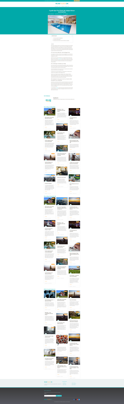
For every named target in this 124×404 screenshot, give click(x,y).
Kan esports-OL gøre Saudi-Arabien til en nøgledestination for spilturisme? (61, 208)
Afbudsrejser (63, 6)
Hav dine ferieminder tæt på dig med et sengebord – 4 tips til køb (74, 367)
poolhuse (57, 87)
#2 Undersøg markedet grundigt (56, 39)
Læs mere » (58, 119)
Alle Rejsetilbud (56, 6)
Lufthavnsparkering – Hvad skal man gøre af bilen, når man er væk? (62, 366)
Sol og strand (59, 58)
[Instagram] (76, 0)
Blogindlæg (53, 107)
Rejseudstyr (66, 6)
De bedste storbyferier (48, 183)
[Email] (79, 0)
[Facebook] (74, 0)
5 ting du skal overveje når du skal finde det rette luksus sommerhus (61, 154)
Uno (57, 345)
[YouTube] (77, 0)
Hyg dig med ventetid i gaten (61, 177)
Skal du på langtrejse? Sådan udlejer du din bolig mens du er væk (74, 141)
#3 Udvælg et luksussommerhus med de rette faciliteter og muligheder (61, 40)
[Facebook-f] (74, 399)
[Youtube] (77, 399)
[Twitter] (75, 0)
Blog (68, 6)
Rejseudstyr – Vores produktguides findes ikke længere (61, 110)
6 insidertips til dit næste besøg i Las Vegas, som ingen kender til (74, 208)
